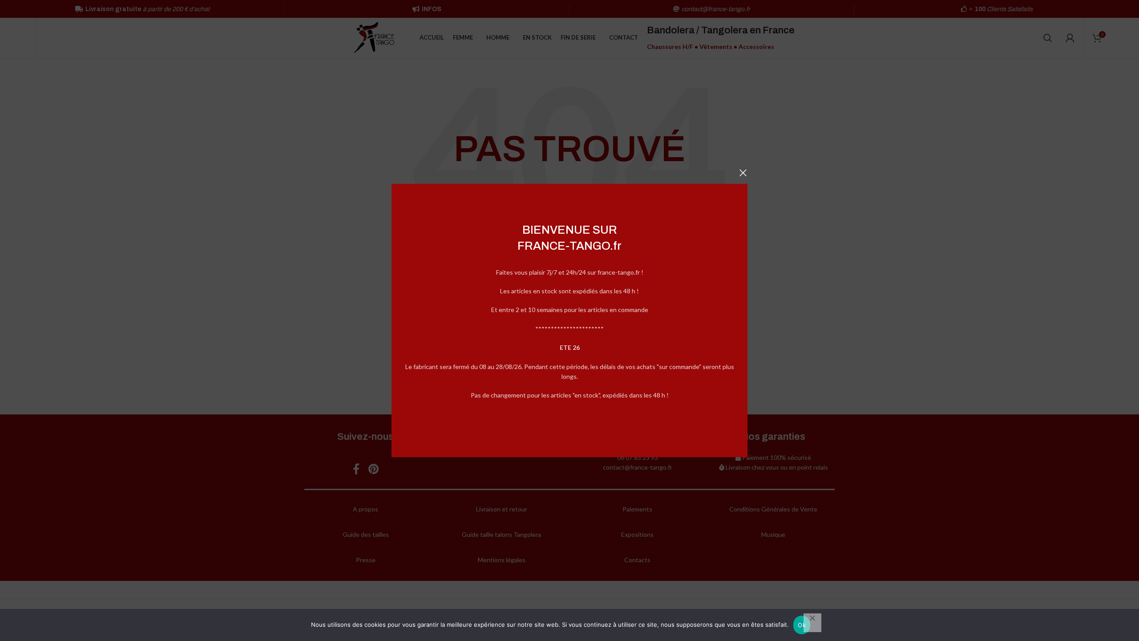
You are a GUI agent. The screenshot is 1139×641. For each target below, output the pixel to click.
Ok (802, 625)
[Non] (812, 622)
